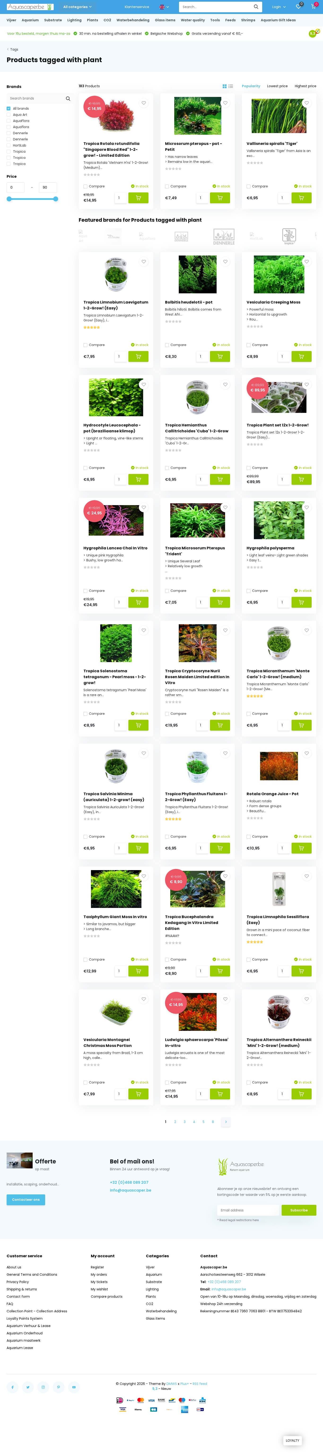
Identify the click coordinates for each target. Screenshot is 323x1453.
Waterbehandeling (133, 20)
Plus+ (184, 1383)
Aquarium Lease (20, 1347)
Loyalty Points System (25, 1318)
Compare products (106, 1296)
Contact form (18, 1296)
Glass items (165, 20)
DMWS (171, 1383)
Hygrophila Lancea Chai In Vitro (115, 548)
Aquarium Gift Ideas (278, 20)
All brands (20, 108)
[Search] (256, 7)
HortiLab (19, 145)
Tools (215, 20)
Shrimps (248, 20)
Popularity (251, 86)
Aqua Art (19, 114)
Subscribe (299, 1210)
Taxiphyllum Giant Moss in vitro (115, 917)
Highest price (305, 86)
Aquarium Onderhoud (25, 1333)
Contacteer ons (26, 1199)
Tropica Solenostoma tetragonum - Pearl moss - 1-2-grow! (114, 676)
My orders (99, 1274)
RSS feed (200, 1383)
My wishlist (99, 1289)
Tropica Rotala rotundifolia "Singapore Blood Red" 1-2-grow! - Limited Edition (111, 149)
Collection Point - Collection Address (37, 1311)
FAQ (10, 1303)
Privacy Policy (18, 1282)
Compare (97, 186)
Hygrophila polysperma (270, 548)
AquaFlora (20, 120)
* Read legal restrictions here (238, 1220)
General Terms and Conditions (32, 1274)
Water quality (193, 20)
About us (14, 1267)
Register (97, 1267)
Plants (92, 20)
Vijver (11, 20)
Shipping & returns (22, 1289)
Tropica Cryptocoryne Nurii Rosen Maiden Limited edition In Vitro (197, 676)
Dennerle (20, 133)
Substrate (53, 20)
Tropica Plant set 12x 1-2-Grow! (278, 425)
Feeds (230, 20)
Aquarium (30, 20)
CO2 (107, 20)
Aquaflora (20, 127)
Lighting (74, 20)
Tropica (19, 151)
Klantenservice (137, 6)
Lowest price (277, 86)
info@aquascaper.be (130, 1190)
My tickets (99, 1282)
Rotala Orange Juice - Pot (273, 794)
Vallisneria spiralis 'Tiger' (272, 143)
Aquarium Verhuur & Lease (29, 1325)
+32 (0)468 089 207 (129, 1182)
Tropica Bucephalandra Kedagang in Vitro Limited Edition (191, 922)
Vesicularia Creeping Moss (273, 302)
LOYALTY (292, 1440)
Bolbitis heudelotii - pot (189, 302)
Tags (14, 49)
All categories (75, 6)
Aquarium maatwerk (23, 1340)
